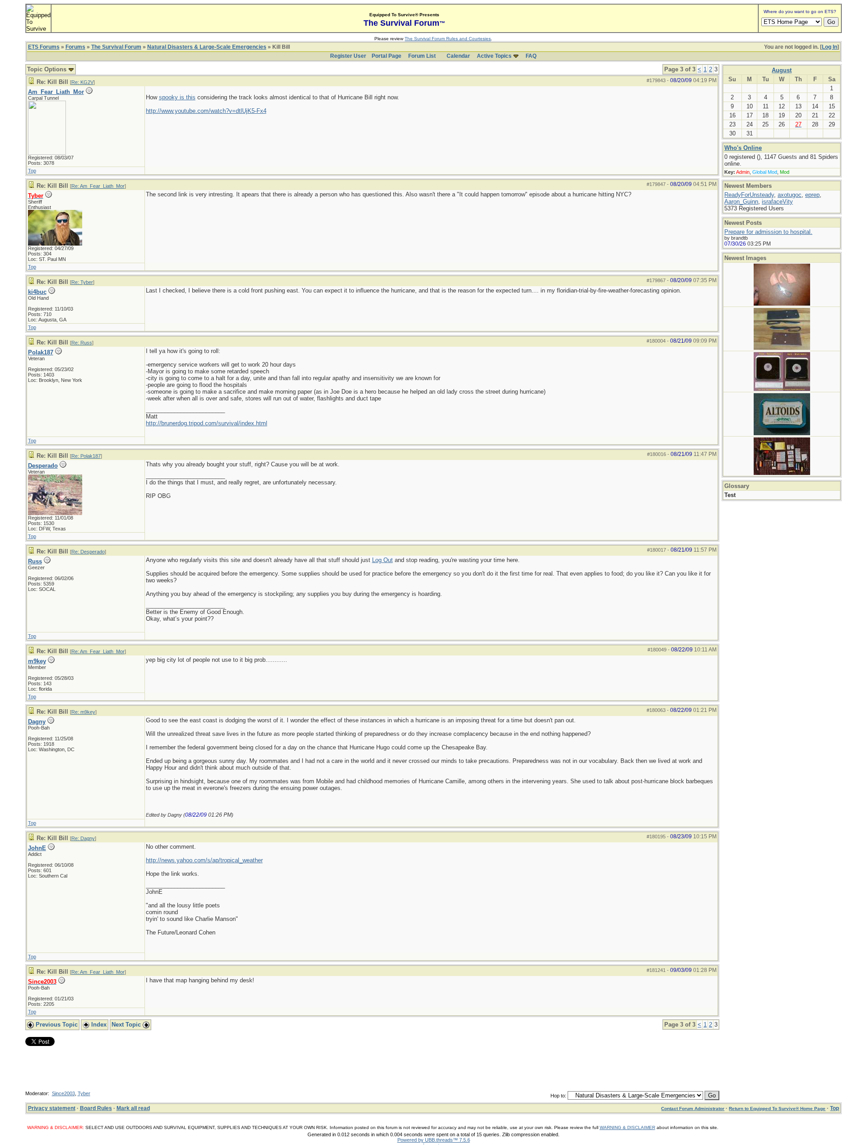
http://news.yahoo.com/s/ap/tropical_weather (204, 860)
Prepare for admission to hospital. (768, 231)
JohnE (37, 848)
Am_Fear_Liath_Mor (56, 91)
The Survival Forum (116, 47)
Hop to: (558, 1095)
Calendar (458, 56)
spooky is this (177, 97)
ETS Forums (44, 47)
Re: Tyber (82, 282)
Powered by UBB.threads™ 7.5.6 (433, 1140)
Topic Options (47, 69)
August (782, 70)
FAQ (531, 56)
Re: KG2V (82, 82)
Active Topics (494, 56)
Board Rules (96, 1108)
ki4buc (37, 291)
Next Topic (127, 1024)
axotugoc (790, 194)
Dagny (37, 721)
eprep (812, 194)
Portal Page (386, 56)
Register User (348, 56)
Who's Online (743, 147)
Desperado (43, 465)
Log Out (382, 560)
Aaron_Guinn (741, 201)
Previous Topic (56, 1024)
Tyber (84, 1093)
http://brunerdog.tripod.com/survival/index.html (206, 423)
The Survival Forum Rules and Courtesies (448, 38)
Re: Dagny (83, 838)
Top (32, 170)
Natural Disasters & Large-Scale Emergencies (206, 47)
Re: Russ (81, 342)
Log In (829, 47)
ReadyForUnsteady (749, 194)
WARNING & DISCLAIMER (627, 1127)
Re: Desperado (88, 551)
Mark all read (133, 1108)
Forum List (422, 56)
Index (98, 1024)
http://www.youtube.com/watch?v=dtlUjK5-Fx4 (206, 110)
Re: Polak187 (86, 456)
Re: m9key (83, 712)
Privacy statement (51, 1108)
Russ (35, 561)
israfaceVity (777, 201)
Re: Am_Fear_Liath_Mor (98, 186)
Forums (75, 47)
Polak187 (40, 352)
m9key (37, 661)
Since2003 (63, 1093)
